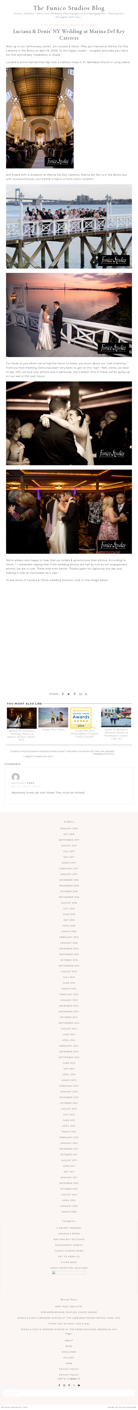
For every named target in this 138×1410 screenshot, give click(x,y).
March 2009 (69, 1212)
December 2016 (69, 880)
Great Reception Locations (69, 1268)
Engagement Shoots (69, 1245)
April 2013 (69, 1074)
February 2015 (69, 994)
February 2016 (69, 937)
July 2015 (69, 977)
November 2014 (69, 1011)
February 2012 (69, 1137)
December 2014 (69, 1006)
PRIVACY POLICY (69, 1369)
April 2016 (69, 926)
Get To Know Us (69, 1256)
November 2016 (69, 886)
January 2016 (69, 943)
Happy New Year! (53, 729)
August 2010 (69, 1194)
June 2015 (69, 983)
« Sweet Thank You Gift (38, 756)
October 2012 (69, 1103)
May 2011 (69, 1172)
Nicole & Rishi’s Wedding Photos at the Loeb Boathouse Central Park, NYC (69, 1318)
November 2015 (69, 954)
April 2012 (69, 1126)
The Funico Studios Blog (69, 8)
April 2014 (69, 1040)
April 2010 (69, 1200)
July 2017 (69, 851)
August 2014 (69, 1029)
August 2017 (69, 845)
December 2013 (69, 1051)
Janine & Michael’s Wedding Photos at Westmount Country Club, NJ (116, 734)
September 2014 (69, 1023)
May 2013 (69, 1069)
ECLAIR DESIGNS (127, 1407)
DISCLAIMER (69, 1352)
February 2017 (69, 868)
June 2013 (69, 1063)
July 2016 (69, 908)
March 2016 (69, 931)
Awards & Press (69, 1233)
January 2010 (69, 1206)
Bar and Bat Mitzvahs (69, 1239)
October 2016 (69, 891)
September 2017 (69, 840)
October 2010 (69, 1189)
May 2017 (69, 857)
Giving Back (69, 1262)
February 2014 (69, 1046)
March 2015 (69, 989)
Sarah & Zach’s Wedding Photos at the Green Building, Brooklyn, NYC (69, 1329)
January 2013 (69, 1091)
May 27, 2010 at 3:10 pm (26, 786)
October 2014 (69, 1017)
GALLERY (69, 1357)
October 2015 (69, 960)
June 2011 (69, 1166)
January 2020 (69, 828)
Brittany (19, 783)
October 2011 (69, 1154)
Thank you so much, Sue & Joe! (69, 1324)
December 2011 (69, 1149)
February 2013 (69, 1086)
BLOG (69, 1346)
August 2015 (69, 971)
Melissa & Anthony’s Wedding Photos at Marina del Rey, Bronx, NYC (21, 735)
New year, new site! (69, 1306)
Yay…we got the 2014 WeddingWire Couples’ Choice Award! (85, 732)
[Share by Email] (80, 694)
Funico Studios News (82, 25)
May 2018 (69, 834)
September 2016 (69, 897)
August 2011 (69, 1160)
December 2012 (69, 1097)
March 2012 (69, 1132)
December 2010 (69, 1183)
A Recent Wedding (54, 25)
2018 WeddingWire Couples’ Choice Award (69, 1312)
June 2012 (69, 1120)
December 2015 (69, 948)
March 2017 (69, 863)
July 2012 (69, 1114)
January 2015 (69, 1000)
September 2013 (69, 1057)
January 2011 (69, 1177)
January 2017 (69, 874)
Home (69, 1363)
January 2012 (69, 1143)
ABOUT (69, 1340)
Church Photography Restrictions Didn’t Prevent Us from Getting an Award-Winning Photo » (62, 752)
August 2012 (69, 1109)
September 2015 (69, 966)
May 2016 (69, 920)
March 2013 (69, 1080)
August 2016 (69, 903)
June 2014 (69, 1034)
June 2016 (69, 914)
